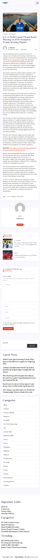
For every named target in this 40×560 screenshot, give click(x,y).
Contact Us (5, 509)
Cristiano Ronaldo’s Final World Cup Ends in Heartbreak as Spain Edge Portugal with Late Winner (19, 370)
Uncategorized (8, 481)
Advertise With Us (7, 513)
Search (5, 343)
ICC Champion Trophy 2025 (16, 196)
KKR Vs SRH (6, 545)
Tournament (7, 478)
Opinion (6, 451)
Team (5, 470)
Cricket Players (23, 531)
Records (6, 462)
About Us (4, 507)
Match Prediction (7, 525)
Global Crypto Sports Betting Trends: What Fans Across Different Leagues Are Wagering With (19, 361)
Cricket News (13, 522)
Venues (6, 485)
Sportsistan (13, 531)
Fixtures (6, 416)
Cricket (6, 409)
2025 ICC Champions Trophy (15, 60)
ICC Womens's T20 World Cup (12, 543)
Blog (5, 405)
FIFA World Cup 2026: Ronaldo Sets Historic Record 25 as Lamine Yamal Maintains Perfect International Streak (19, 378)
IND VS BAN (5, 541)
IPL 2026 (4, 522)
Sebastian (12, 47)
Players (6, 455)
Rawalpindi (6, 107)
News (5, 439)
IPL (4, 428)
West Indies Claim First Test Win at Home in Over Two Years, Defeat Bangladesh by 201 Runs (25, 244)
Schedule (15, 545)
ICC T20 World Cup (10, 424)
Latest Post (7, 432)
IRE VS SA (14, 541)
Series (5, 466)
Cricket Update (8, 413)
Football (6, 420)
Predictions (7, 458)
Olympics (6, 447)
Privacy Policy (6, 511)
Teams (5, 474)
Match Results (8, 435)
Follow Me (20, 224)
